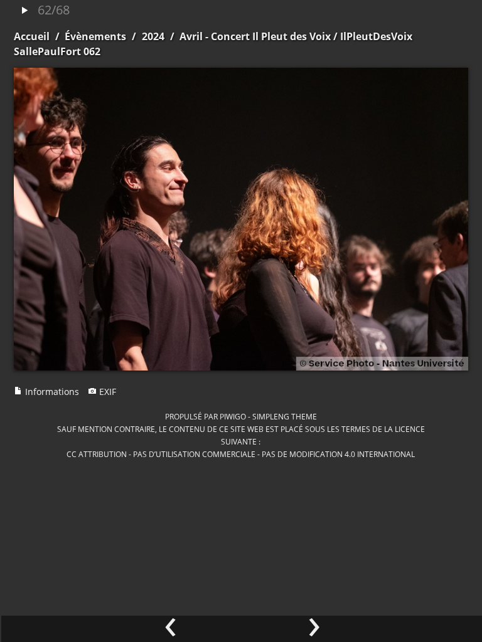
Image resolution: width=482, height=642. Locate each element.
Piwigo (233, 416)
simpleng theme (284, 416)
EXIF (106, 391)
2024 (153, 36)
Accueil (32, 36)
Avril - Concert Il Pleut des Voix (255, 36)
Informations (51, 391)
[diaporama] (24, 11)
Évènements (95, 36)
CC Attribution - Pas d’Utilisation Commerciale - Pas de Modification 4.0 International (241, 454)
